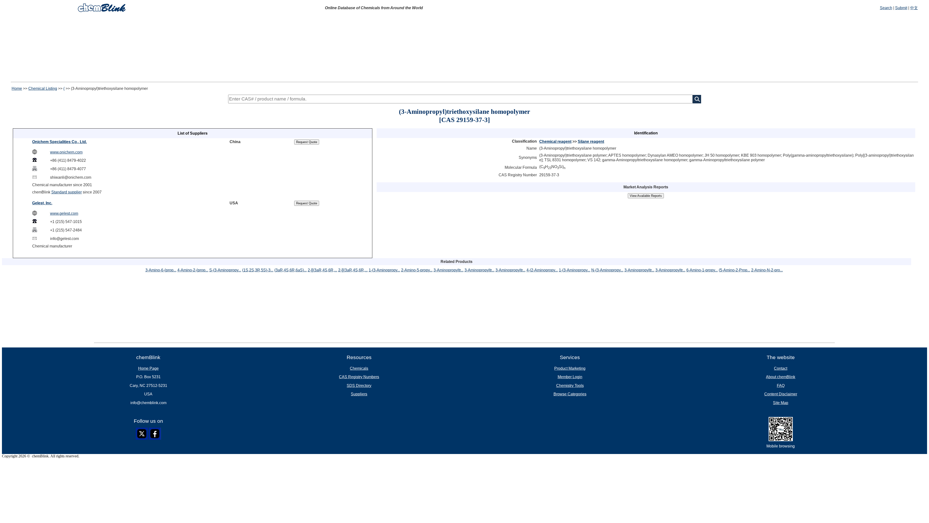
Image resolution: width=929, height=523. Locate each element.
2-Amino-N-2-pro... (767, 270)
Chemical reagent (555, 141)
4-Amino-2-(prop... (192, 270)
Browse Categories (570, 394)
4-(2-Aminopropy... (542, 270)
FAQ (781, 386)
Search (886, 8)
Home (17, 88)
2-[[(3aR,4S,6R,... (322, 270)
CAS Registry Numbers (359, 377)
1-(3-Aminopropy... (384, 270)
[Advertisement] (464, 48)
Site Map (780, 403)
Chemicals (359, 368)
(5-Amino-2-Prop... (734, 270)
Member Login (570, 377)
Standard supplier (66, 192)
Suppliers (359, 394)
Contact (780, 368)
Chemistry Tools (570, 386)
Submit (901, 8)
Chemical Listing (42, 88)
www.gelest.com (64, 213)
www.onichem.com (66, 152)
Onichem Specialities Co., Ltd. (59, 142)
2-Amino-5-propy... (417, 270)
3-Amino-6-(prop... (160, 270)
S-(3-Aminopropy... (225, 270)
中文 (914, 8)
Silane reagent (591, 141)
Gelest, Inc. (42, 203)
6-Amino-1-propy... (702, 270)
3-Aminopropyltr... (449, 270)
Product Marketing (569, 368)
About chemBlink (780, 377)
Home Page (148, 368)
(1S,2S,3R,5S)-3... (257, 270)
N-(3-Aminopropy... (607, 270)
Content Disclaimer (780, 394)
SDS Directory (359, 386)
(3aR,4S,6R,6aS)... (290, 270)
